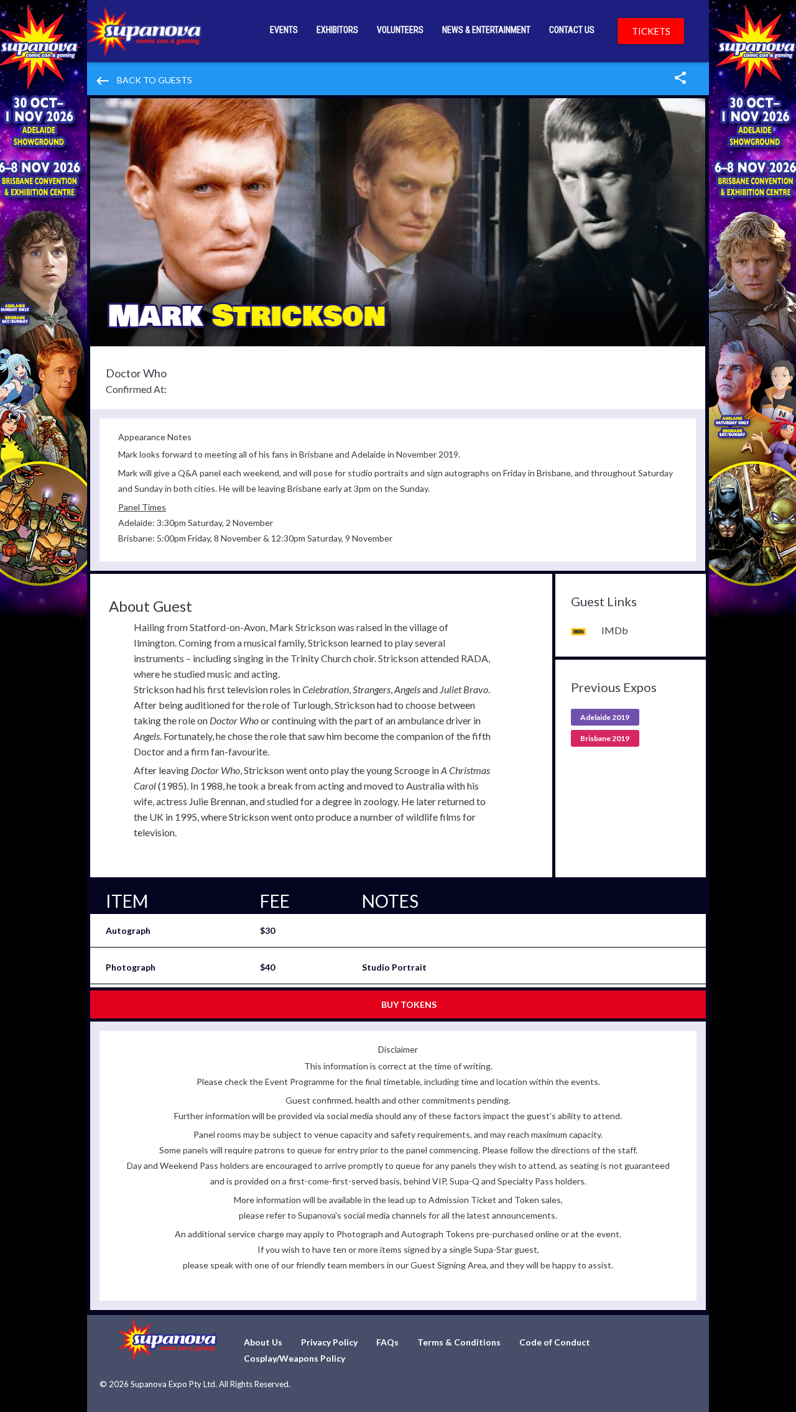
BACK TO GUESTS (143, 81)
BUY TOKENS (409, 1004)
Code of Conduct (554, 1342)
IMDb (614, 630)
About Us (263, 1342)
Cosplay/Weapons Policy (294, 1358)
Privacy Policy (329, 1342)
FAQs (387, 1342)
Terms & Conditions (459, 1342)
